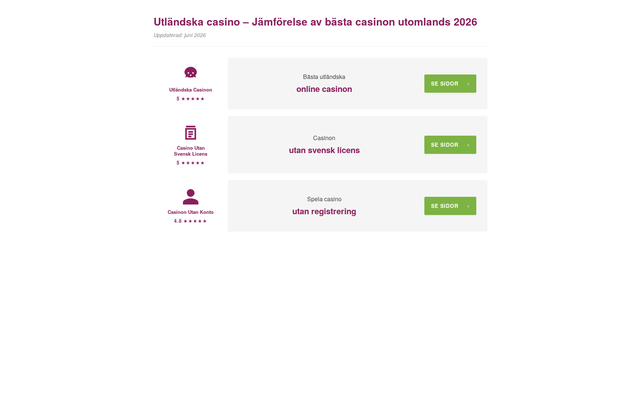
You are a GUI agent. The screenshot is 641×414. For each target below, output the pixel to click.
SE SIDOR (450, 83)
